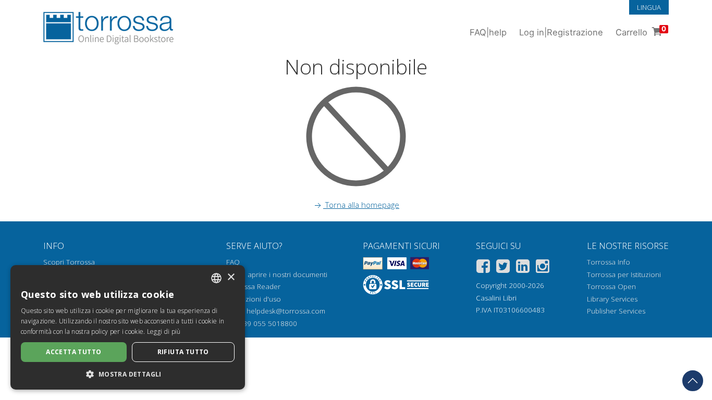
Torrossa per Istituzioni (624, 274)
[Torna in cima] (692, 380)
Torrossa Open (611, 286)
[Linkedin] (523, 268)
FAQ (233, 262)
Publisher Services (616, 311)
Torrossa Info (608, 262)
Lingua (649, 7)
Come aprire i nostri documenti (276, 274)
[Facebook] (483, 268)
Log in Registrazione (561, 32)
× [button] (231, 277)
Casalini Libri (496, 298)
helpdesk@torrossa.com (286, 311)
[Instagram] (542, 268)
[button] (128, 374)
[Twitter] (503, 268)
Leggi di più (164, 331)
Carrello (641, 31)
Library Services (612, 299)
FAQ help (488, 32)
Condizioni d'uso (253, 299)
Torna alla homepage (361, 204)
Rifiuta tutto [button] (183, 351)
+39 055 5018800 (268, 323)
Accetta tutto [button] (73, 351)
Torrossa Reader (253, 286)
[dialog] (127, 327)
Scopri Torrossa (69, 262)
